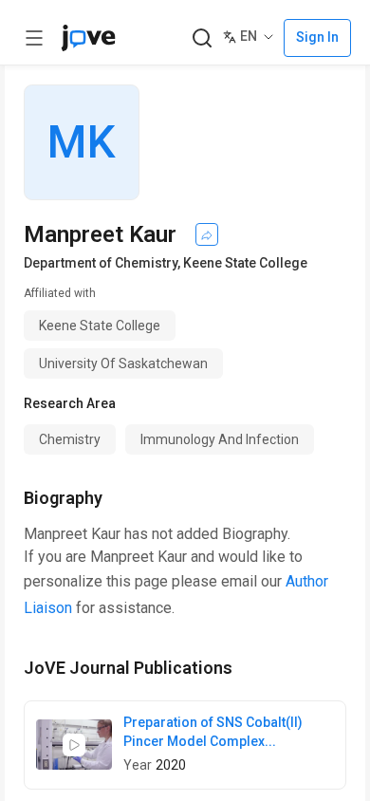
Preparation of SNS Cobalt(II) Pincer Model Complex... (213, 732)
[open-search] (201, 38)
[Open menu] (34, 38)
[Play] (74, 745)
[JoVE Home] (88, 38)
